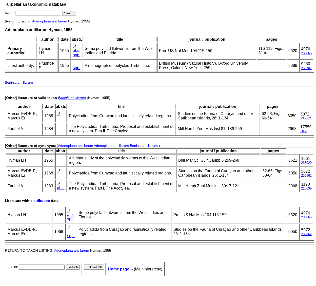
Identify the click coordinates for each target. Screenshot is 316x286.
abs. (76, 50)
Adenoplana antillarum (75, 146)
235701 (306, 68)
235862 (305, 118)
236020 (306, 163)
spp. (76, 55)
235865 (306, 53)
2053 (303, 131)
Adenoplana (41, 21)
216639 (306, 188)
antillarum (59, 21)
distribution (40, 201)
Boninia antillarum (19, 82)
